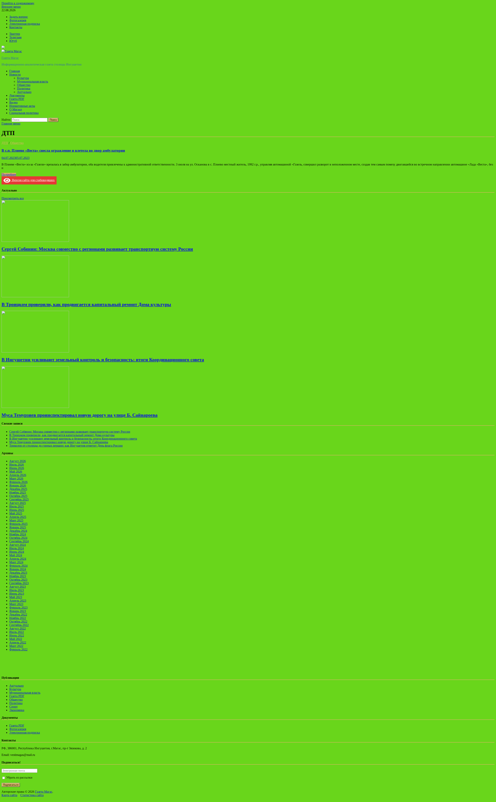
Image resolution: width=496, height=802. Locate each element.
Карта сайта (9, 795)
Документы (17, 95)
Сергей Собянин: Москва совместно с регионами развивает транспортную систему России (97, 249)
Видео (13, 102)
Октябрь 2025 (18, 496)
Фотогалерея (17, 20)
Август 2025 (17, 503)
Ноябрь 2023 (17, 576)
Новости (15, 74)
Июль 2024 (16, 548)
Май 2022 (15, 639)
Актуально (24, 92)
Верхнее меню (11, 6)
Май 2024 (15, 555)
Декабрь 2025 (18, 489)
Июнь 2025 (16, 510)
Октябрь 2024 (18, 537)
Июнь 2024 (16, 551)
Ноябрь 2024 (17, 534)
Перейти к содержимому (18, 3)
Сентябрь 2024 (19, 541)
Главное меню (11, 123)
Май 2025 (15, 513)
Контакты (15, 27)
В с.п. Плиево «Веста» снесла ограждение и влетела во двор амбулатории (63, 150)
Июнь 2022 (16, 635)
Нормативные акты (22, 106)
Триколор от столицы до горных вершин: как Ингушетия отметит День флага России (66, 445)
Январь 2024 (17, 569)
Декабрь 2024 (18, 530)
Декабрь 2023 (18, 572)
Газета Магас (10, 57)
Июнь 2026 (16, 468)
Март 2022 (16, 646)
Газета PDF (16, 99)
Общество (23, 85)
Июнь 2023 (16, 593)
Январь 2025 (17, 527)
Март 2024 (16, 562)
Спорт (13, 706)
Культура (23, 78)
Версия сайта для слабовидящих (32, 180)
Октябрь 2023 (18, 579)
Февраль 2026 (18, 482)
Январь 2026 (17, 485)
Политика (23, 88)
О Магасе (15, 109)
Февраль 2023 (18, 607)
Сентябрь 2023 (19, 583)
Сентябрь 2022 (19, 625)
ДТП (5, 143)
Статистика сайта (32, 795)
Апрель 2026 (17, 475)
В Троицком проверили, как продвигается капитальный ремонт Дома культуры (86, 304)
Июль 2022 (16, 632)
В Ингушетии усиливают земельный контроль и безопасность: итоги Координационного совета (103, 359)
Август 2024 (17, 544)
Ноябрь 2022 (17, 618)
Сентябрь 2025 (19, 499)
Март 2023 (16, 604)
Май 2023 (15, 597)
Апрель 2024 (17, 558)
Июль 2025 (16, 506)
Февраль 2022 (18, 649)
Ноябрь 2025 (17, 492)
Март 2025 (16, 520)
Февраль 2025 (18, 523)
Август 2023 (17, 586)
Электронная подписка (24, 23)
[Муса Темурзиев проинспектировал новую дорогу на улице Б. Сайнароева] (35, 406)
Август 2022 (17, 628)
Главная (14, 71)
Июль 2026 (16, 464)
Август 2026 (17, 461)
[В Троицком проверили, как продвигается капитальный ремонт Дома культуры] (35, 296)
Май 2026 (15, 471)
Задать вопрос (18, 16)
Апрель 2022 (17, 642)
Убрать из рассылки (18, 777)
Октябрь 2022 (18, 621)
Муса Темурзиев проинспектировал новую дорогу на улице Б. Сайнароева (80, 415)
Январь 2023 (17, 611)
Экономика (16, 710)
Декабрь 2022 (18, 614)
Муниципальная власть (32, 81)
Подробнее (9, 174)
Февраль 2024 (18, 565)
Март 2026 (16, 478)
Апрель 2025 (17, 517)
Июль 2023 (16, 590)
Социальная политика (24, 113)
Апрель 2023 (17, 600)
